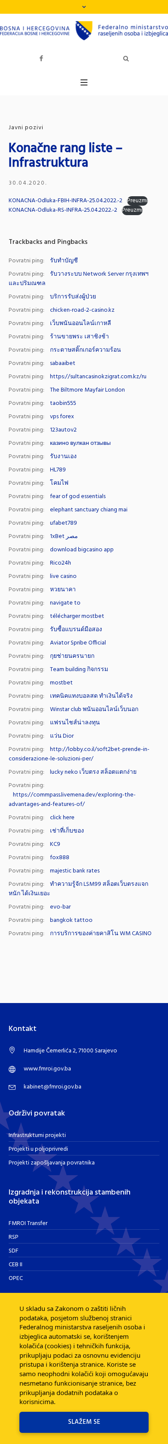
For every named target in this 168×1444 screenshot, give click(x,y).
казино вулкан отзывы (80, 443)
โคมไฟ (59, 483)
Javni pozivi (26, 128)
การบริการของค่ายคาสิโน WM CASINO (101, 934)
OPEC (16, 1278)
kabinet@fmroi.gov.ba (52, 1087)
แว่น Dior (62, 736)
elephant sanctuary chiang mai (89, 510)
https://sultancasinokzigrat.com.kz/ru (98, 377)
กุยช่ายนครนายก (72, 656)
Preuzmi (137, 201)
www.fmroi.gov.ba (47, 1069)
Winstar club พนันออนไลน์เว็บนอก (94, 709)
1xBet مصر (64, 536)
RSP (14, 1237)
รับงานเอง (63, 457)
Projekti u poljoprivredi (38, 1149)
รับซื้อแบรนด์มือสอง (76, 630)
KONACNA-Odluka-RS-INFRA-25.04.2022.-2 (63, 210)
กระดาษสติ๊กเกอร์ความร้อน (85, 350)
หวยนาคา (63, 590)
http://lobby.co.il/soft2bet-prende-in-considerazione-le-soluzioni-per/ (79, 754)
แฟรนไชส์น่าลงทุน (75, 723)
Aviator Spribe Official (78, 643)
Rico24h (60, 563)
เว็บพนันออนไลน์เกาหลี (80, 323)
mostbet (61, 683)
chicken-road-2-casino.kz (82, 310)
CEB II (15, 1265)
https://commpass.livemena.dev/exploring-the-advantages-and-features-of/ (72, 799)
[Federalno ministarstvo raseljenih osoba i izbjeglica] (84, 30)
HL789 (58, 470)
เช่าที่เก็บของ (67, 831)
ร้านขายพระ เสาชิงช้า (79, 337)
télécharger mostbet (77, 616)
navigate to (65, 603)
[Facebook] (41, 58)
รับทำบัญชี (64, 261)
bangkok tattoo (71, 920)
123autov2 (63, 430)
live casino (63, 576)
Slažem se (84, 1422)
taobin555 (63, 403)
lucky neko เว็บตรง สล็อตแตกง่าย (93, 772)
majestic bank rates (75, 871)
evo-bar (60, 907)
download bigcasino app (82, 550)
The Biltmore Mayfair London (87, 390)
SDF (14, 1251)
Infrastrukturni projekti (37, 1135)
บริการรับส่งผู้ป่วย (73, 297)
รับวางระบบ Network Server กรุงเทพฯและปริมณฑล (79, 279)
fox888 (59, 858)
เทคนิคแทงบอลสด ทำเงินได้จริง (91, 696)
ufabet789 (63, 523)
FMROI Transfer (28, 1223)
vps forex (62, 417)
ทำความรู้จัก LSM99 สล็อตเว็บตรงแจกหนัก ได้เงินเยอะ (78, 889)
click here (62, 818)
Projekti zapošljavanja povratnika (52, 1163)
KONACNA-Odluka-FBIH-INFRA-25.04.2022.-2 (65, 201)
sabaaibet (62, 363)
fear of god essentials (78, 497)
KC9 (55, 844)
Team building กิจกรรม (79, 670)
